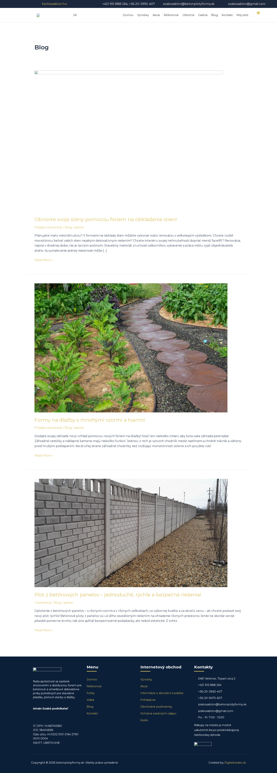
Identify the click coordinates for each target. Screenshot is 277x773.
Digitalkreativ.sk (235, 762)
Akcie (156, 15)
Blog (214, 15)
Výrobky (143, 15)
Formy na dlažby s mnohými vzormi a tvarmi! (89, 420)
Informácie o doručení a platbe (161, 693)
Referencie (171, 15)
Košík (144, 720)
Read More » (43, 260)
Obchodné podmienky (156, 706)
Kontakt (227, 15)
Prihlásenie (147, 700)
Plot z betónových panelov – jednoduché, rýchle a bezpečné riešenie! (117, 595)
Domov (128, 15)
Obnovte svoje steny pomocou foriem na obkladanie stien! (105, 219)
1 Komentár (43, 602)
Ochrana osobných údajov (158, 713)
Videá (90, 700)
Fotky (91, 693)
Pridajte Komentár (48, 227)
